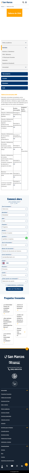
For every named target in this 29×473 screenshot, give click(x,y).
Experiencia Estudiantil (8, 63)
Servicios (4, 47)
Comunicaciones (5, 446)
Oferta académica (7, 42)
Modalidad (5, 212)
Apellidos (4, 236)
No (16, 203)
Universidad (4, 390)
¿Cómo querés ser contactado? (10, 278)
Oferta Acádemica (5, 409)
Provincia (4, 266)
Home (2, 6)
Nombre (4, 230)
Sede (3, 218)
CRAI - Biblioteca (6, 54)
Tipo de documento (7, 242)
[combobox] (2, 209)
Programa (4, 224)
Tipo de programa (7, 206)
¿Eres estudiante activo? (14, 201)
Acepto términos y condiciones (15, 285)
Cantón (4, 272)
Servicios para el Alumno (7, 427)
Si (12, 203)
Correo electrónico (7, 254)
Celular (4, 260)
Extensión (4, 60)
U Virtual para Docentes (8, 57)
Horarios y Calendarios (8, 51)
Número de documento (8, 248)
